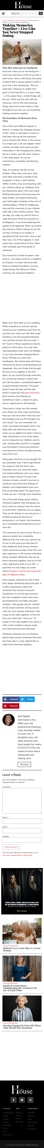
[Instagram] (30, 1100)
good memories (32, 392)
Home (4, 20)
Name (5, 817)
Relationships (11, 20)
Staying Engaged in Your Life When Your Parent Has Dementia (22, 1026)
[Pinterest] (22, 1100)
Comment (6, 787)
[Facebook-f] (13, 1100)
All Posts (24, 764)
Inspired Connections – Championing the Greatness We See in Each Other (20, 988)
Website (5, 836)
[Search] (41, 13)
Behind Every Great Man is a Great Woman (21, 949)
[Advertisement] (22, 298)
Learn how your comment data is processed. (20, 853)
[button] (3, 13)
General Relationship (22, 20)
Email (5, 827)
